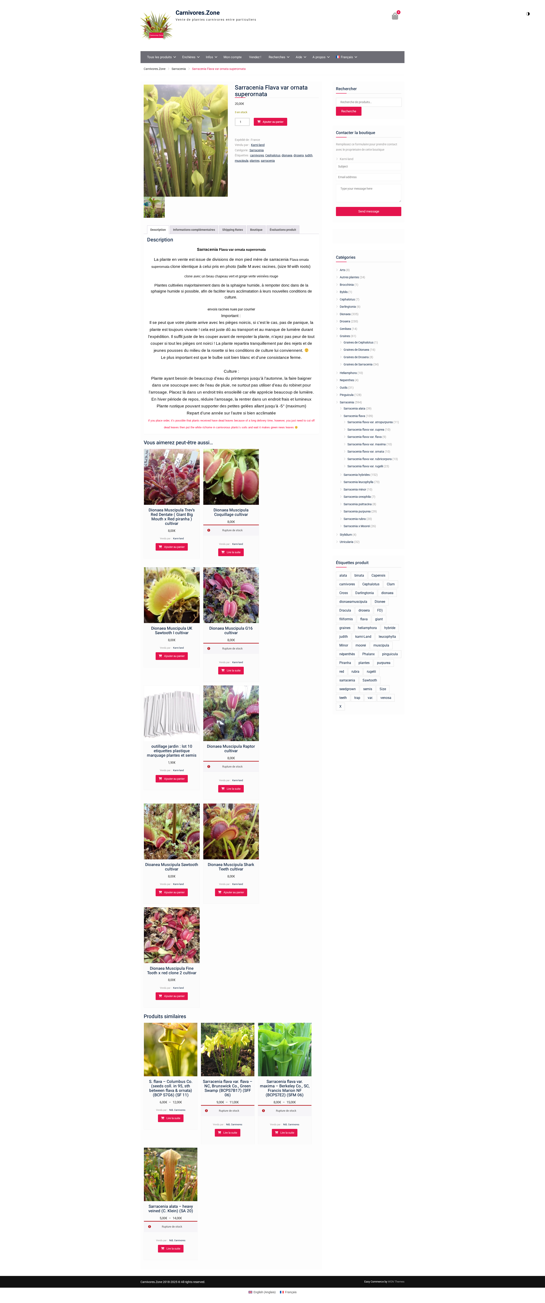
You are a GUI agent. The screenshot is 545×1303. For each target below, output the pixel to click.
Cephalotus (272, 155)
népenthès (347, 654)
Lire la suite (234, 552)
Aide (299, 57)
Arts (342, 270)
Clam (391, 584)
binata (359, 575)
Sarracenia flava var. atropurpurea (370, 422)
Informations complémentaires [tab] (194, 229)
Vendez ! (255, 57)
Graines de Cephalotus (358, 342)
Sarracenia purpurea (357, 511)
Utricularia (346, 542)
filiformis (346, 619)
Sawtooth (370, 680)
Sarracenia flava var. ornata (365, 451)
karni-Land (363, 637)
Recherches (277, 57)
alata (343, 575)
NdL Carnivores (177, 1110)
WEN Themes (396, 1281)
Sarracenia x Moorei (357, 526)
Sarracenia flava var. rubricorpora (369, 459)
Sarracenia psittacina (358, 504)
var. (370, 698)
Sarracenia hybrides (357, 474)
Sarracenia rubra (355, 519)
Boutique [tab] (256, 229)
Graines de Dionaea (356, 349)
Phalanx (368, 654)
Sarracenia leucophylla (358, 482)
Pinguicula (347, 395)
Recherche (348, 111)
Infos (209, 57)
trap (357, 698)
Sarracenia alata (354, 408)
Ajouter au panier (273, 122)
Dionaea (345, 314)
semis (367, 689)
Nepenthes (347, 380)
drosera (299, 155)
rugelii (371, 672)
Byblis (344, 292)
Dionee (380, 602)
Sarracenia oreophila (357, 496)
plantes (255, 160)
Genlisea (345, 328)
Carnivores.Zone (198, 13)
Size (383, 689)
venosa (385, 698)
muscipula (241, 160)
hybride (389, 628)
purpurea (383, 663)
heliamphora (367, 628)
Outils (343, 387)
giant (379, 619)
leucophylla (387, 637)
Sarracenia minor (355, 489)
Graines (345, 336)
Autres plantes (349, 277)
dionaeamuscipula (353, 602)
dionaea (287, 155)
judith (309, 155)
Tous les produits (159, 57)
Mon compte (233, 57)
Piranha (345, 663)
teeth (343, 698)
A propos (319, 57)
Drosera (345, 321)
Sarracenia (179, 69)
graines (344, 628)
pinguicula (390, 654)
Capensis (378, 575)
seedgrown (347, 689)
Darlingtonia (348, 306)
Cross (343, 593)
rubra (355, 672)
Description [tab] (158, 229)
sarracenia (268, 160)
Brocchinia (347, 284)
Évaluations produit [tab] (283, 229)
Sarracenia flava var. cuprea (365, 429)
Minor (343, 645)
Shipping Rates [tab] (232, 229)
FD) (380, 610)
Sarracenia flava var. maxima (366, 444)
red (341, 672)
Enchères (188, 57)
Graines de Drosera (356, 357)
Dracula (345, 610)
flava (364, 619)
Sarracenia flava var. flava (364, 437)
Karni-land (258, 145)
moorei (361, 645)
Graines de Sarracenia (358, 364)
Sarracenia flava (354, 416)
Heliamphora (348, 373)
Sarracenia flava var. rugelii (365, 466)
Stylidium (346, 534)
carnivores (257, 155)
